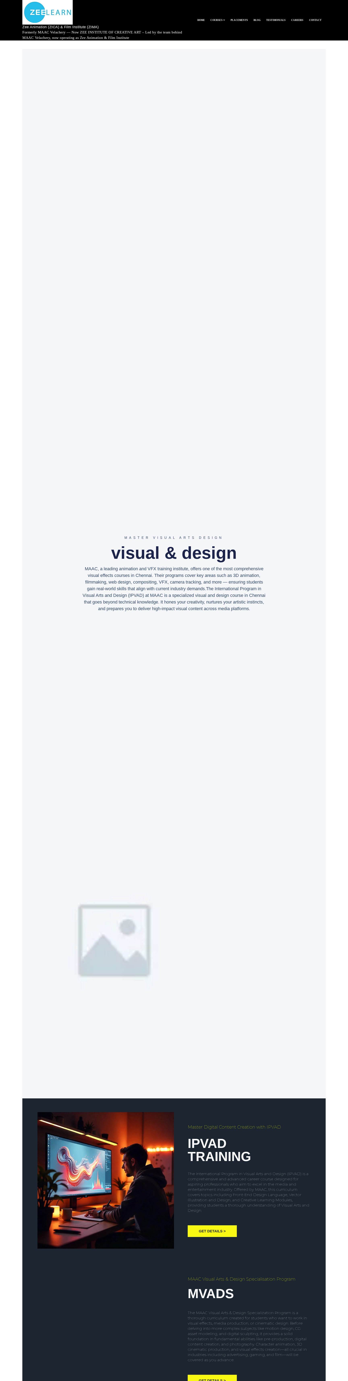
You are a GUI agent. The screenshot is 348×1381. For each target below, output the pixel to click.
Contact (315, 20)
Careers (297, 20)
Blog (257, 20)
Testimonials (276, 20)
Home (201, 20)
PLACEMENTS (239, 20)
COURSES (216, 20)
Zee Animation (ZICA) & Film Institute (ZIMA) (60, 27)
